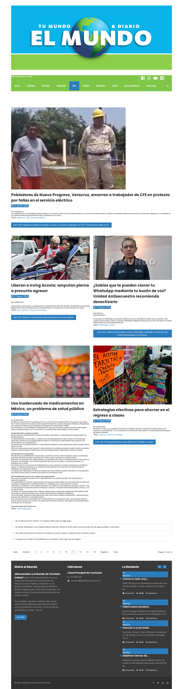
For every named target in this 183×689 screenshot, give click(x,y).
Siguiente (105, 552)
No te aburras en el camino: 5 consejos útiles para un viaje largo (43, 521)
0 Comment (129, 593)
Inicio (15, 552)
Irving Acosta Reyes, (38, 310)
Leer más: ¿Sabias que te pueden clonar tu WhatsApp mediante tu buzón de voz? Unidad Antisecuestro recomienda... (132, 333)
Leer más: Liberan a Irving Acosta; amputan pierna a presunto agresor (43, 317)
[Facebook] (153, 682)
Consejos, (119, 435)
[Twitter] (158, 682)
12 (80, 552)
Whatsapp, (103, 325)
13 (87, 552)
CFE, (28, 218)
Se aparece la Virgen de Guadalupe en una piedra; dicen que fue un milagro (48, 539)
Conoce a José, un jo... (136, 578)
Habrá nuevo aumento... (137, 606)
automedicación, (24, 509)
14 (95, 552)
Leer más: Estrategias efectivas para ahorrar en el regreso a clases (124, 442)
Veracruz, (21, 218)
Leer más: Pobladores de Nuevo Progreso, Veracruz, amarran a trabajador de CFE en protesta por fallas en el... (61, 225)
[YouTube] (168, 682)
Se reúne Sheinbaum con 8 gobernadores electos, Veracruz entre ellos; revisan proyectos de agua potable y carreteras (67, 527)
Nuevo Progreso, (38, 218)
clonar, (112, 325)
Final (115, 552)
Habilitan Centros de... (136, 655)
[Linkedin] (163, 682)
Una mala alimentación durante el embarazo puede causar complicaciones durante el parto (55, 533)
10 (66, 552)
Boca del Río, (22, 310)
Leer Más (21, 617)
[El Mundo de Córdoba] (91, 37)
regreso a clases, (106, 435)
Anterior (26, 552)
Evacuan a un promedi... (137, 627)
